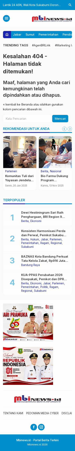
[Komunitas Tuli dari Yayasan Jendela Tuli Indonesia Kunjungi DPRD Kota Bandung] (19, 152)
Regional (56, 243)
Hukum (34, 239)
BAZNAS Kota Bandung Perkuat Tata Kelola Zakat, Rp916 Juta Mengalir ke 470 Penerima (44, 261)
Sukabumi (27, 247)
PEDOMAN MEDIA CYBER (42, 413)
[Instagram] (41, 427)
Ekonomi (35, 221)
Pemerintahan (48, 34)
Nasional (55, 171)
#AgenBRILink (41, 45)
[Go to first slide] (70, 129)
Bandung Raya (30, 265)
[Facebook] (33, 427)
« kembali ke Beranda (18, 104)
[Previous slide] (64, 129)
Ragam (44, 243)
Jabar (17, 34)
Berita (44, 171)
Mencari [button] (60, 118)
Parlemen (11, 171)
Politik (44, 287)
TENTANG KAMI (13, 413)
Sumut (30, 34)
